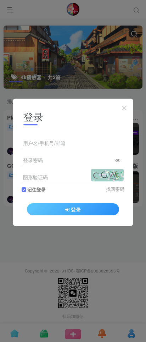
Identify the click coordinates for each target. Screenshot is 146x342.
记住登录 (36, 189)
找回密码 (115, 189)
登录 (76, 209)
